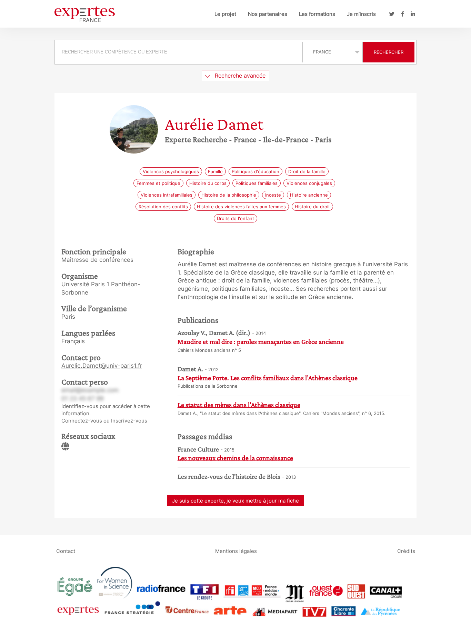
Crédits (406, 550)
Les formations (317, 14)
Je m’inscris (361, 14)
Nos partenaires (267, 14)
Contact (65, 550)
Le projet (225, 14)
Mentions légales (236, 550)
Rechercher (388, 52)
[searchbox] (178, 52)
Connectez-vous (81, 420)
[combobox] (179, 52)
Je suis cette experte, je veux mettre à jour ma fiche (235, 500)
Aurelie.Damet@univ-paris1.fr (101, 365)
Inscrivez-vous (129, 420)
